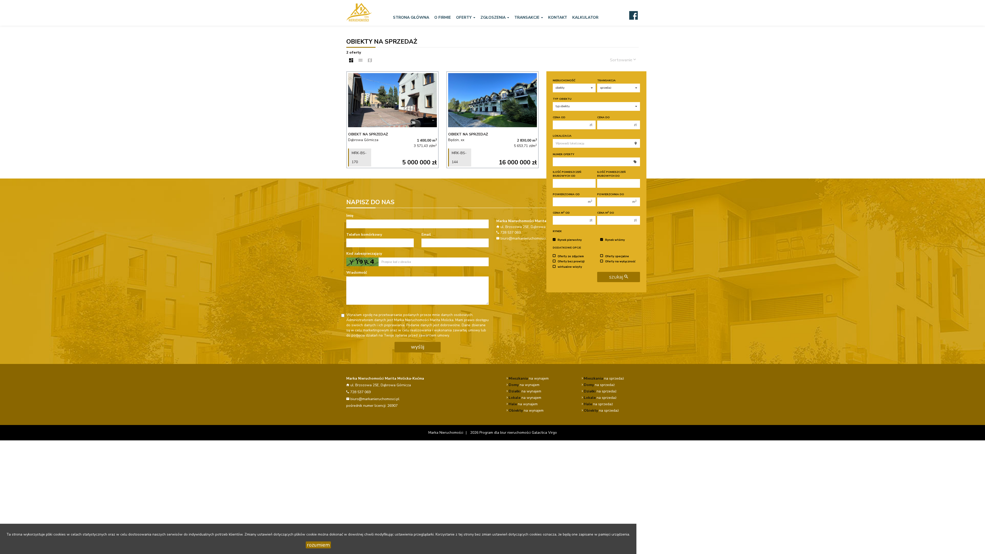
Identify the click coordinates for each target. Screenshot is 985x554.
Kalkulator (585, 17)
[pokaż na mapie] (370, 60)
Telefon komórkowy (364, 234)
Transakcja (606, 80)
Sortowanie (621, 60)
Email (426, 234)
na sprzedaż (604, 378)
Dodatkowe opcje (567, 248)
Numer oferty (563, 154)
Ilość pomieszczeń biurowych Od (567, 174)
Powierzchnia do (610, 194)
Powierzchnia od (566, 194)
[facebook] (633, 15)
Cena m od (561, 213)
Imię (349, 215)
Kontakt (557, 17)
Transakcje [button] (527, 17)
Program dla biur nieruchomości (505, 432)
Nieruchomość (564, 80)
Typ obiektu (562, 99)
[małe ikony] (360, 60)
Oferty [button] (464, 17)
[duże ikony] (351, 60)
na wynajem (529, 378)
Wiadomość (356, 272)
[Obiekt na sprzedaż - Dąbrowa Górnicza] (392, 120)
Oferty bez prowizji (571, 261)
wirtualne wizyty (570, 267)
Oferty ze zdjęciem (571, 256)
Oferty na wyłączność (620, 261)
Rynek (557, 231)
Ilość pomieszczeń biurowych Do (611, 174)
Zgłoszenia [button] (493, 17)
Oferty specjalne (617, 256)
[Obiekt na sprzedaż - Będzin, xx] (492, 120)
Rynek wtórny (615, 240)
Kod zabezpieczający (364, 253)
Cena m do (605, 213)
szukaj (616, 276)
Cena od (559, 117)
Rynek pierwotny (570, 240)
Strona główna (411, 17)
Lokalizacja (562, 136)
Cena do (603, 117)
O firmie (442, 17)
